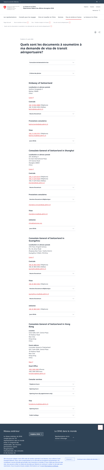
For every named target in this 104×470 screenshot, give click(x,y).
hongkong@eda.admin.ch (37, 373)
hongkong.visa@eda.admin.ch (38, 404)
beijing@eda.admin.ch (36, 109)
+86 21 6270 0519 (34, 177)
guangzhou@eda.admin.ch (37, 269)
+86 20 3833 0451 (34, 309)
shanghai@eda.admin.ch (37, 183)
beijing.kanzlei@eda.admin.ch (38, 124)
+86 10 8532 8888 (34, 105)
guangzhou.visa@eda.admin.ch (39, 294)
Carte (30, 98)
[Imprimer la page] (95, 32)
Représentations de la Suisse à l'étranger (62, 437)
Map (30, 362)
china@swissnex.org (35, 223)
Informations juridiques (51, 466)
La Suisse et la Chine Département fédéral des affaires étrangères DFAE (38, 7)
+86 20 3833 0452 (34, 284)
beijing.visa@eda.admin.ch (37, 135)
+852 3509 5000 (34, 369)
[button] (10, 17)
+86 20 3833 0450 (34, 265)
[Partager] (99, 32)
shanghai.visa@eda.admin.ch (38, 214)
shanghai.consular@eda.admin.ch (40, 205)
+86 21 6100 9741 (34, 133)
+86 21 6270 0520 (34, 179)
